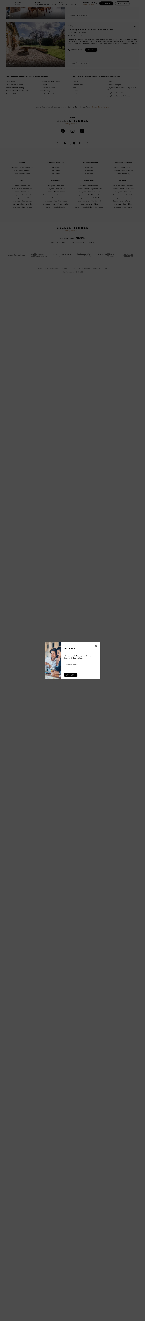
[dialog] (72, 660)
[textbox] (78, 665)
